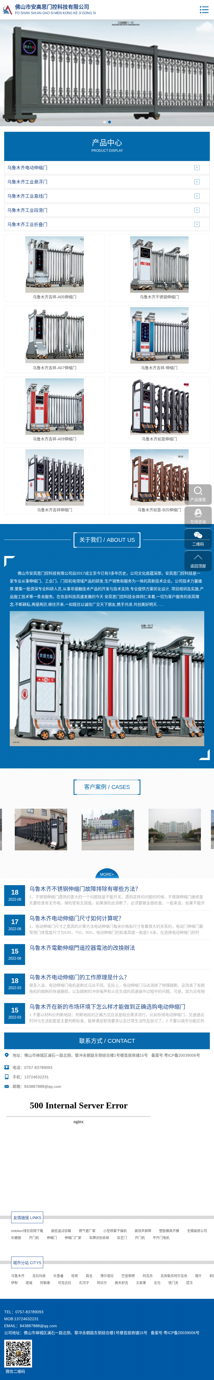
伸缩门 (52, 1238)
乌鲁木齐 (18, 1276)
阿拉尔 (102, 1283)
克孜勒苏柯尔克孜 (173, 1276)
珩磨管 (16, 1238)
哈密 (74, 1276)
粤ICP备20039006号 (182, 1055)
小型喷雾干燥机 (115, 1231)
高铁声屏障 (143, 1231)
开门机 (34, 1238)
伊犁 (14, 1283)
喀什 (198, 1276)
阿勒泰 (45, 1283)
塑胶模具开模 (169, 1231)
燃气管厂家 (87, 1231)
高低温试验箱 (61, 1231)
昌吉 (89, 1276)
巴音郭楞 (128, 1276)
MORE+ (107, 874)
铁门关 (173, 1283)
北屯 (157, 1283)
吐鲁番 (59, 1276)
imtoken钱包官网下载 (27, 1231)
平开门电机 (161, 1238)
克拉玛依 (39, 1276)
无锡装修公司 (197, 1231)
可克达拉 (64, 1283)
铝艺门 (122, 1238)
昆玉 (189, 1283)
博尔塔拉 (107, 1276)
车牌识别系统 (99, 1238)
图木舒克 (121, 1283)
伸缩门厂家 (73, 1238)
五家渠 (141, 1283)
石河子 (84, 1283)
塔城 (29, 1283)
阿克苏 (148, 1276)
